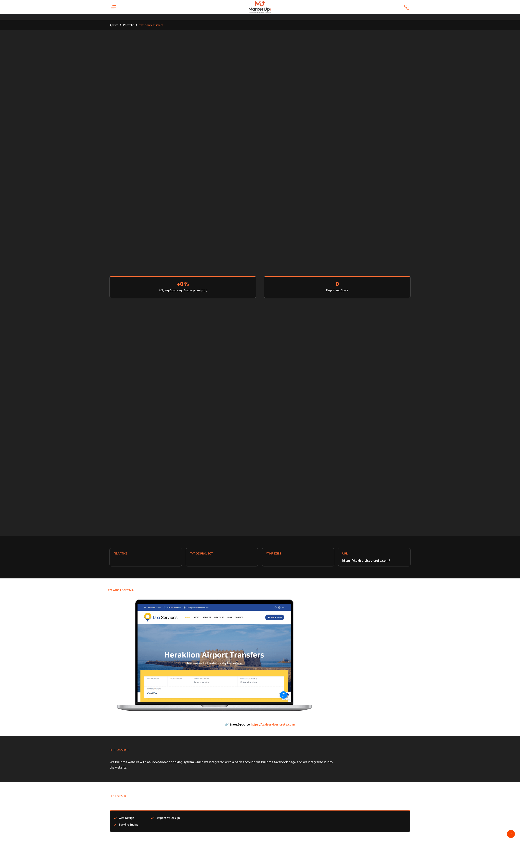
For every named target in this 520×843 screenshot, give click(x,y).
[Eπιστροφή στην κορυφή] (511, 834)
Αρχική (114, 25)
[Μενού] (113, 7)
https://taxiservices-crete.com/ (366, 560)
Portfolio (128, 25)
